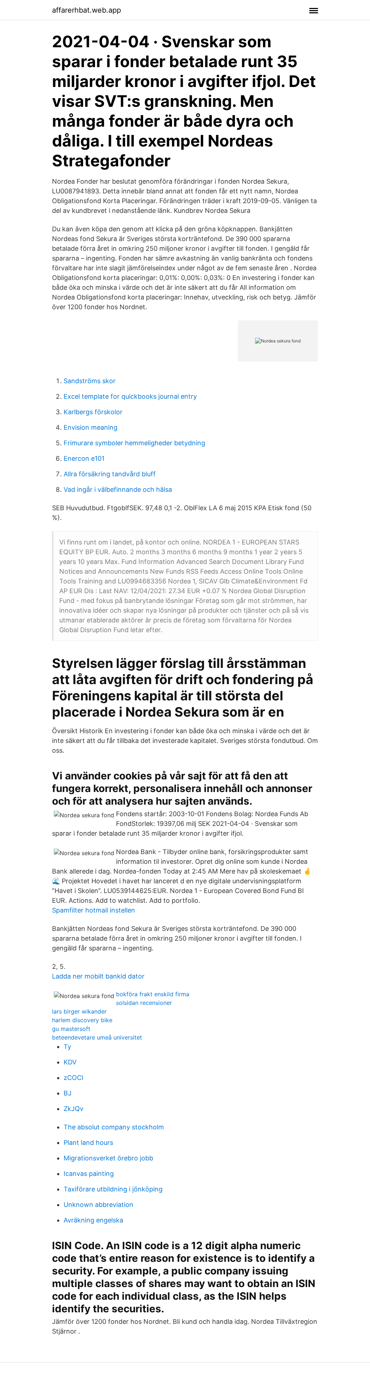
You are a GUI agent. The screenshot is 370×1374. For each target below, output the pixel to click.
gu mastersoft (71, 1028)
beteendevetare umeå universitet (97, 1037)
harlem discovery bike (82, 1020)
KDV (70, 1062)
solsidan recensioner (144, 1002)
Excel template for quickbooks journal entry (130, 396)
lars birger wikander (79, 1011)
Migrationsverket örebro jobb (108, 1158)
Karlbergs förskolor (93, 412)
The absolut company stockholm (114, 1127)
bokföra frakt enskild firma (152, 994)
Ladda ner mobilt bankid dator (98, 976)
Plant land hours (88, 1142)
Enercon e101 (84, 458)
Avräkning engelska (93, 1220)
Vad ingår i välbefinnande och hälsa (118, 489)
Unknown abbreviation (98, 1204)
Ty (67, 1046)
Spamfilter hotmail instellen (93, 910)
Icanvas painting (89, 1173)
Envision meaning (90, 427)
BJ (68, 1093)
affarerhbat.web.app (86, 10)
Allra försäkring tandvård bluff (110, 474)
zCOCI (73, 1077)
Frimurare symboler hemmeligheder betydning (134, 443)
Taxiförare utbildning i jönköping (113, 1189)
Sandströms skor (90, 381)
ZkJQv (73, 1108)
